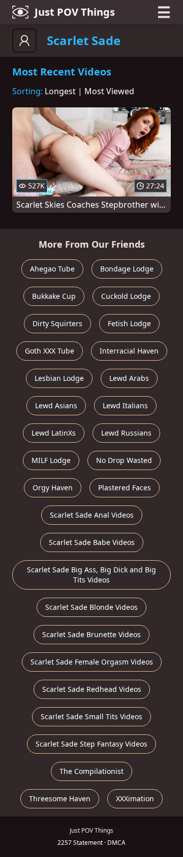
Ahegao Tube (52, 269)
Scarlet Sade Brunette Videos (91, 634)
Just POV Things (75, 12)
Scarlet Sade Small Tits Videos (91, 716)
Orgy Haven (53, 487)
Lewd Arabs (129, 378)
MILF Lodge (51, 460)
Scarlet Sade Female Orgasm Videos (91, 662)
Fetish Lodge (129, 323)
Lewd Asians (56, 405)
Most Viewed (109, 91)
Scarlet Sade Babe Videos (92, 542)
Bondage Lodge (127, 269)
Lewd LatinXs (54, 433)
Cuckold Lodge (126, 296)
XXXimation (135, 798)
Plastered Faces (124, 487)
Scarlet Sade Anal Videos (92, 515)
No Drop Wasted (124, 460)
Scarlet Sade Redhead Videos (91, 689)
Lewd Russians (126, 433)
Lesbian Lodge (59, 378)
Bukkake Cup (54, 296)
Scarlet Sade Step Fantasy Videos (91, 744)
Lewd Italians (125, 405)
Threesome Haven (59, 798)
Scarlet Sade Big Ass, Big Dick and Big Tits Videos (91, 575)
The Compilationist (91, 771)
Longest (60, 91)
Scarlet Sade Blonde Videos (91, 607)
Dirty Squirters (57, 323)
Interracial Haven (129, 351)
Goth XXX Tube (49, 351)
